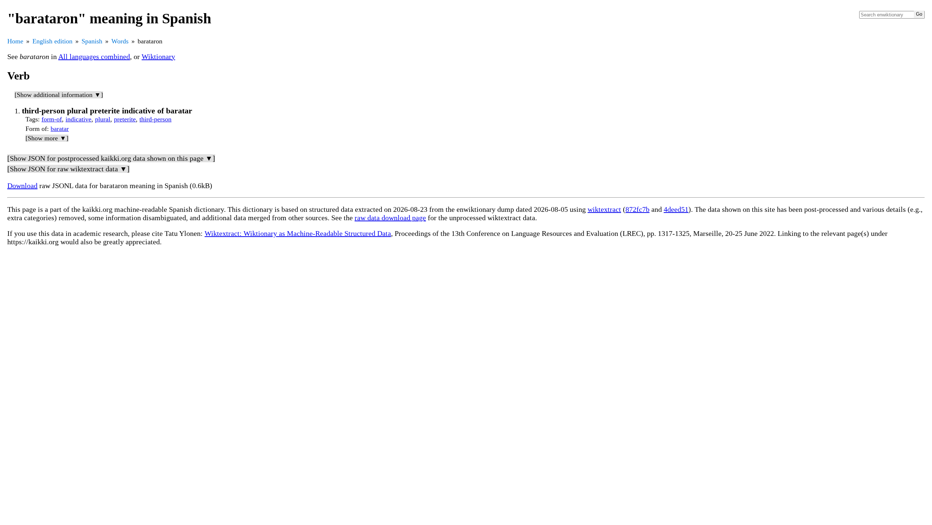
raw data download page (390, 218)
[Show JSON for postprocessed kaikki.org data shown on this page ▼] (111, 158)
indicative (78, 119)
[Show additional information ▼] (59, 94)
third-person (155, 119)
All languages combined (94, 56)
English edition (52, 41)
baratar (60, 128)
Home (15, 41)
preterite (125, 119)
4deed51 (676, 209)
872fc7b (637, 209)
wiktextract (604, 209)
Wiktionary (158, 56)
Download (22, 186)
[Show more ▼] (46, 138)
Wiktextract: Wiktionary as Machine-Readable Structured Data (298, 233)
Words (120, 41)
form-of (52, 119)
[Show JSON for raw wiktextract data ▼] (68, 169)
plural (102, 119)
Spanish (92, 41)
